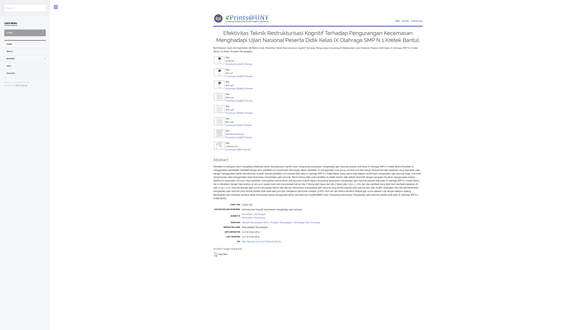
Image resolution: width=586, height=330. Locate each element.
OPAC (397, 21)
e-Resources (417, 21)
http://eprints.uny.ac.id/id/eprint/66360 (261, 241)
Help (9, 66)
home (9, 44)
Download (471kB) (234, 64)
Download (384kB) (234, 88)
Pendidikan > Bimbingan (254, 214)
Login (9, 33)
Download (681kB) (234, 113)
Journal (405, 21)
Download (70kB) (233, 125)
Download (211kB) (234, 137)
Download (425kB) (234, 101)
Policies (11, 73)
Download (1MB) (233, 149)
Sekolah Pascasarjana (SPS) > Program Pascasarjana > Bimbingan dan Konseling (281, 222)
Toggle (56, 7)
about (10, 52)
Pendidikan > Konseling (253, 218)
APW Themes (21, 85)
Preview (248, 64)
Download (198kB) (234, 76)
